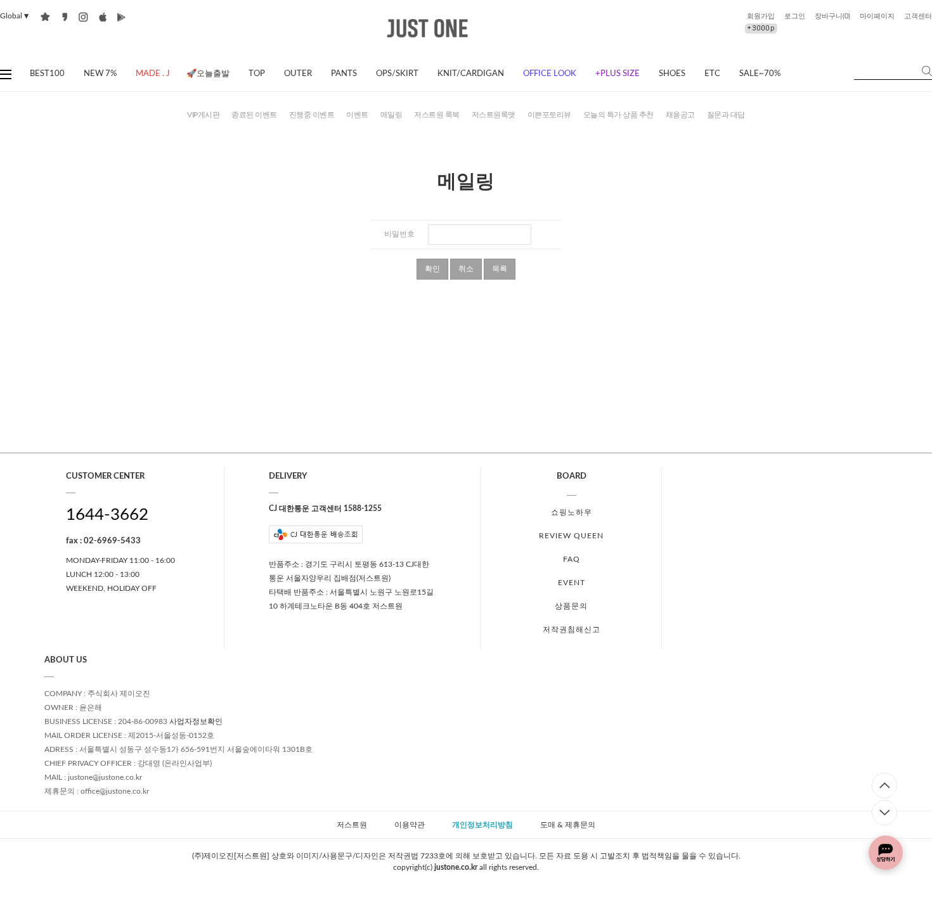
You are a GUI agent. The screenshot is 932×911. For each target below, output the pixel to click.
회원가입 (761, 16)
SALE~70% (759, 74)
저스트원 (352, 825)
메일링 (391, 115)
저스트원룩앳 (493, 115)
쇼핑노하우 (571, 512)
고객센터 (918, 16)
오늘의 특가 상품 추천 (618, 115)
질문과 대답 (726, 115)
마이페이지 (877, 16)
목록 (499, 269)
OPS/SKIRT (397, 74)
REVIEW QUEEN (571, 535)
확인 (432, 269)
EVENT (571, 582)
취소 (466, 269)
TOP (257, 74)
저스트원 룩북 (437, 115)
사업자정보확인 (196, 721)
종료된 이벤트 (254, 115)
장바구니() (832, 16)
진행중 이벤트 (312, 115)
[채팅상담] (885, 852)
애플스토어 (102, 17)
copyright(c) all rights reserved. (466, 867)
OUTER (298, 74)
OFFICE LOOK (549, 74)
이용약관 (409, 825)
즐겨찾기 (45, 17)
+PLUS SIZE (617, 74)
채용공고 (680, 115)
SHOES (672, 74)
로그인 (794, 16)
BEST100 (47, 74)
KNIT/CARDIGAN (470, 74)
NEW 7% (100, 74)
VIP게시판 (203, 115)
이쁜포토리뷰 (549, 115)
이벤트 (357, 115)
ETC (712, 74)
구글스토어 (121, 17)
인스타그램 (83, 17)
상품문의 (571, 606)
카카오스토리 (64, 17)
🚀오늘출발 (208, 74)
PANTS (344, 74)
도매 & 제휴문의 (567, 825)
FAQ (571, 559)
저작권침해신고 (571, 629)
